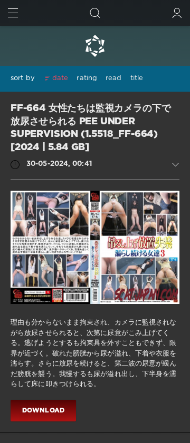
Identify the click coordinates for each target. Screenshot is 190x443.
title (137, 78)
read (113, 78)
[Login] (177, 13)
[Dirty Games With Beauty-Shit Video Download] (95, 46)
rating (87, 78)
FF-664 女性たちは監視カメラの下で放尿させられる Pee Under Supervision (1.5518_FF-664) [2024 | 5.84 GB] (90, 128)
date (60, 78)
